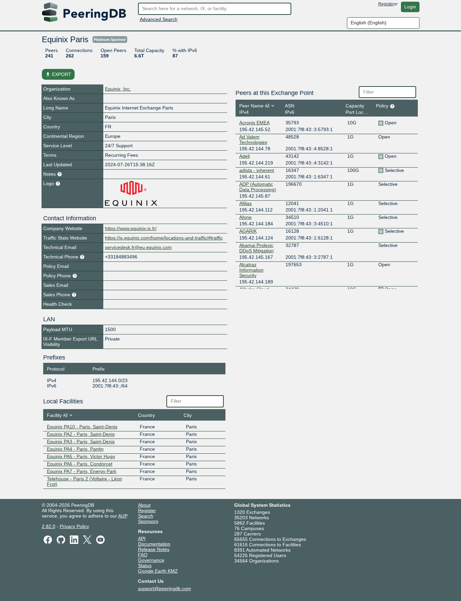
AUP (122, 516)
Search (145, 516)
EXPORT (58, 74)
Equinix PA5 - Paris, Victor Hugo (81, 456)
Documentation (154, 544)
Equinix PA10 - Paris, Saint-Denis (82, 426)
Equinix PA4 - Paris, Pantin (75, 449)
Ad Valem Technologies (253, 139)
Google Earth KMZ (158, 571)
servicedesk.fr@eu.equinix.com (138, 247)
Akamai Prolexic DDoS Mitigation (256, 248)
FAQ (142, 554)
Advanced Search (159, 19)
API (141, 538)
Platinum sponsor (110, 39)
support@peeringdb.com (164, 588)
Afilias (245, 203)
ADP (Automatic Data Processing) (257, 186)
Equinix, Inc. (118, 89)
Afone (245, 217)
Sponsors (148, 521)
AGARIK (248, 231)
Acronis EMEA (254, 122)
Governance (151, 560)
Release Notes (153, 549)
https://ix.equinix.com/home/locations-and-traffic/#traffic (164, 238)
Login (410, 6)
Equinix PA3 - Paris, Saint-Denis (81, 441)
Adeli (244, 156)
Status (145, 565)
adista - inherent (256, 170)
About (144, 505)
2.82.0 (48, 526)
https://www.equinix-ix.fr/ (131, 228)
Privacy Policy (74, 526)
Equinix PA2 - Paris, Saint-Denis (81, 434)
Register (386, 4)
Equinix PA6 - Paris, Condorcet (79, 464)
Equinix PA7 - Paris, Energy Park (81, 471)
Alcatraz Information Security (251, 270)
